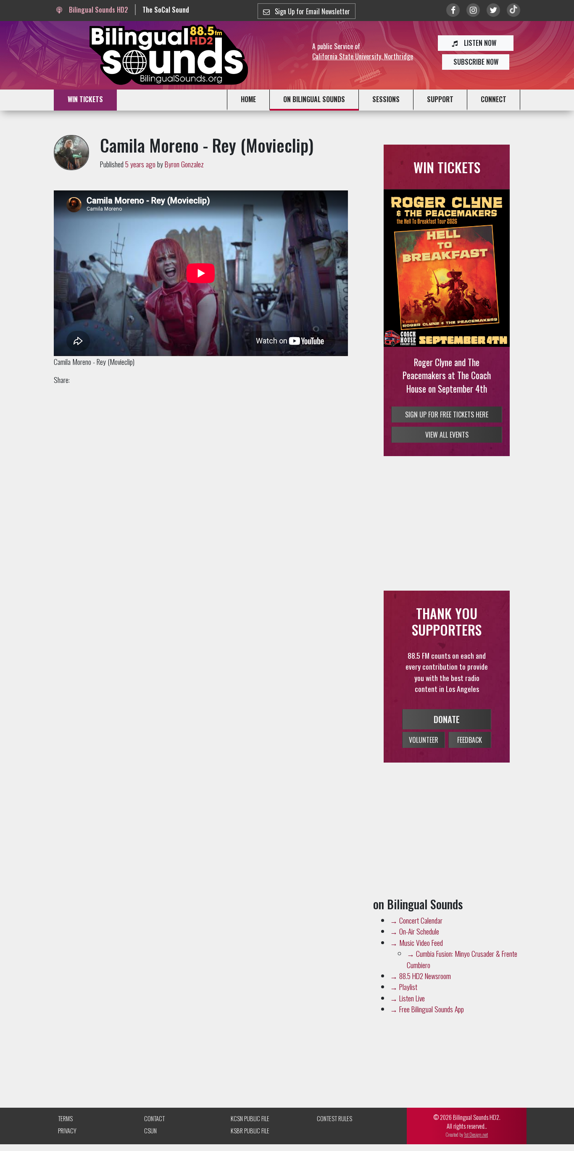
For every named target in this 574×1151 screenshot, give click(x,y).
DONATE (447, 732)
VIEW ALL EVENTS (447, 448)
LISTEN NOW (479, 43)
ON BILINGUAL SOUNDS (314, 99)
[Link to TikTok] (513, 10)
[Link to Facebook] (453, 10)
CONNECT (493, 99)
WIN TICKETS (85, 99)
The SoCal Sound (165, 10)
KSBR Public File (250, 1143)
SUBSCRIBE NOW (475, 62)
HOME (248, 99)
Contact (154, 1131)
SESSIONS (386, 99)
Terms (65, 1131)
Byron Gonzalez (184, 163)
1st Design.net (476, 1147)
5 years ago (140, 163)
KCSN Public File (250, 1131)
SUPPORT (440, 99)
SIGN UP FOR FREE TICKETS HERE (446, 428)
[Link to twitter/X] (493, 10)
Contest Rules (334, 1131)
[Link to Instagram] (473, 10)
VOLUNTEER (423, 753)
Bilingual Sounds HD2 (97, 10)
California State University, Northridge (362, 56)
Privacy (67, 1143)
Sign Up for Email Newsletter (311, 11)
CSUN (150, 1143)
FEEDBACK (469, 753)
